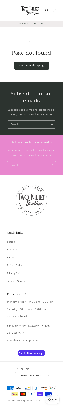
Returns (11, 257)
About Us (12, 249)
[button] (7, 10)
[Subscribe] (52, 124)
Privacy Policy (15, 273)
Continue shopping (31, 65)
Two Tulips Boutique (25, 400)
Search (11, 241)
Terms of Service (16, 281)
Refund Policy (15, 265)
